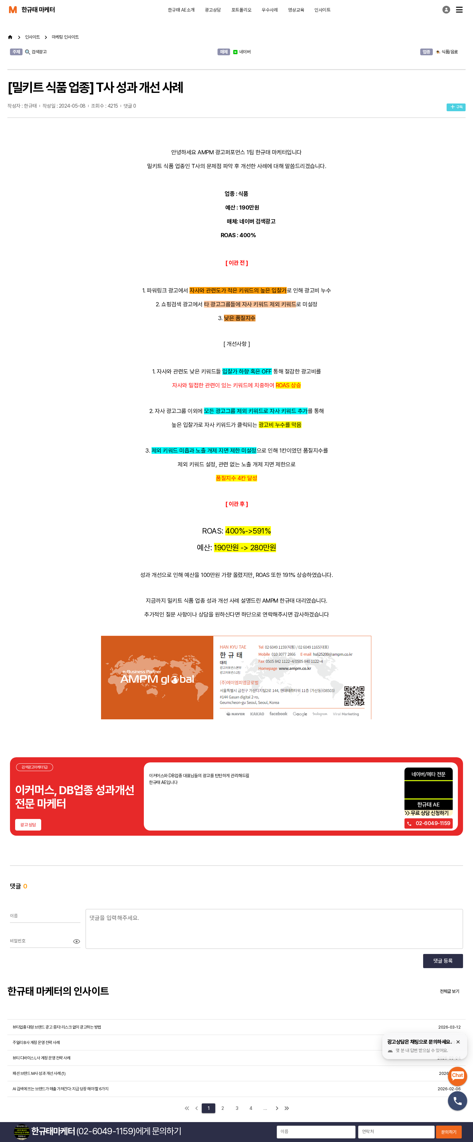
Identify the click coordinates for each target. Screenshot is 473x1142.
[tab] (181, 9)
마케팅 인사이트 (65, 37)
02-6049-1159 (432, 823)
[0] (196, 1108)
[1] (186, 1108)
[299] (286, 1108)
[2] (277, 1108)
